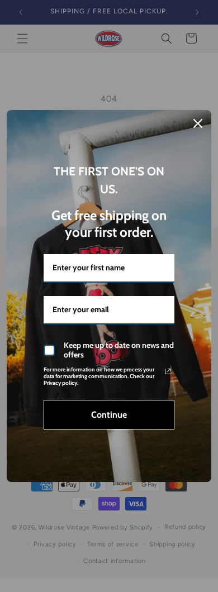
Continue (109, 414)
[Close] (197, 123)
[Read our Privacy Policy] (167, 371)
